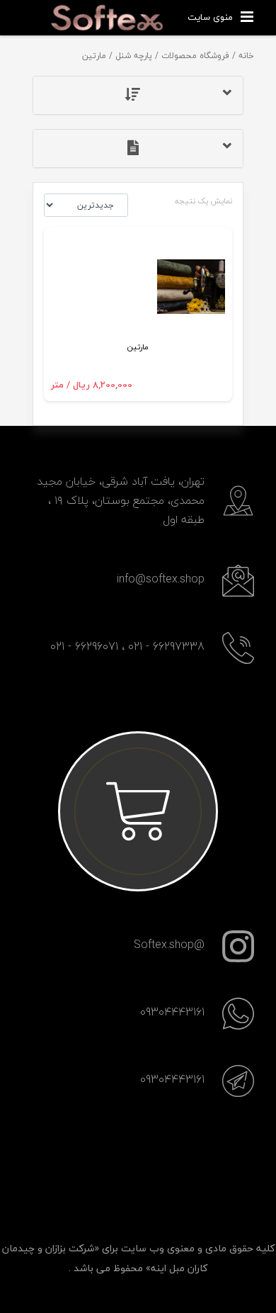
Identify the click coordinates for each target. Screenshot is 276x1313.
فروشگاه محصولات (195, 55)
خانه (246, 55)
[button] (138, 95)
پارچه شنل (133, 55)
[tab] (138, 95)
